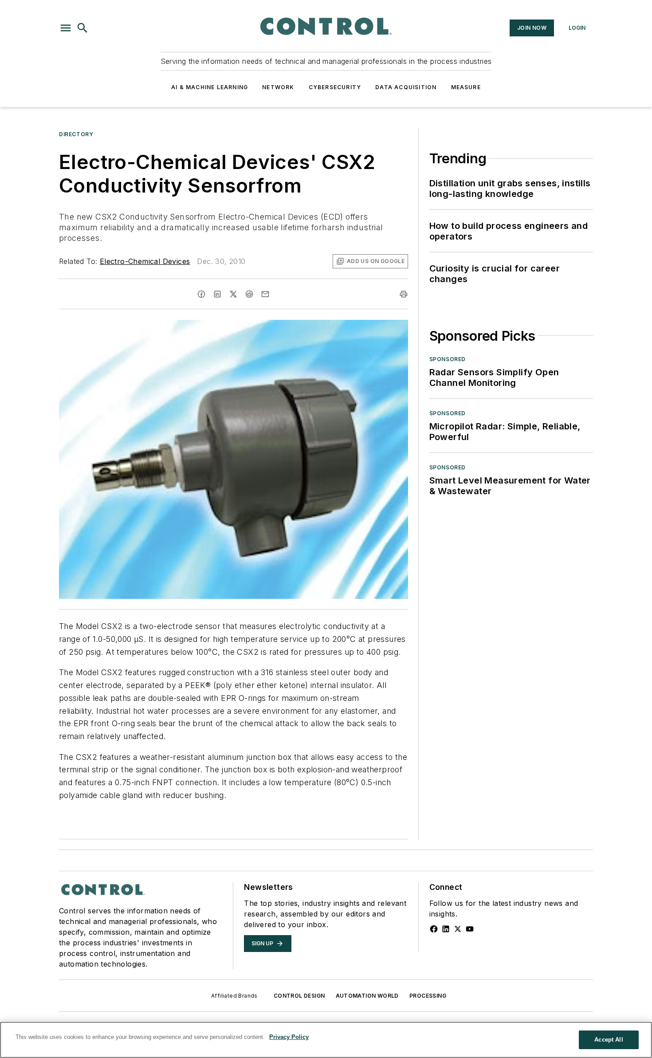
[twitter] (233, 294)
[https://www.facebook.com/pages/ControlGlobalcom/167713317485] (433, 928)
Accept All (608, 1039)
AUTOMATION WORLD (367, 995)
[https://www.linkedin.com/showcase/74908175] (445, 928)
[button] (65, 28)
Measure (466, 87)
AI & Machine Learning (209, 87)
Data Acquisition (405, 87)
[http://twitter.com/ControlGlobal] (457, 928)
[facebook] (201, 294)
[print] (403, 294)
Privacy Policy (289, 1037)
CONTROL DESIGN (299, 995)
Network (278, 87)
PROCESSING (427, 995)
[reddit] (249, 294)
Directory (76, 134)
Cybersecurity (335, 87)
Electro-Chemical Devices (145, 261)
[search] (82, 28)
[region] (326, 1040)
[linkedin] (217, 294)
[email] (265, 294)
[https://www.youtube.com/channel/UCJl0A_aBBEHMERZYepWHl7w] (469, 928)
